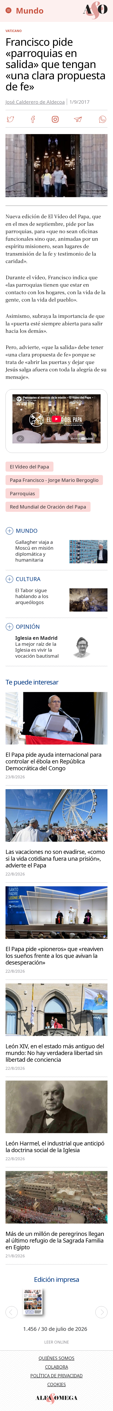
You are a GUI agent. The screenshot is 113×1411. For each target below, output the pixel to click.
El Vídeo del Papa (29, 466)
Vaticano (14, 31)
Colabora (56, 1367)
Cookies (56, 1384)
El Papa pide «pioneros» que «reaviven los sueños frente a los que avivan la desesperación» (54, 955)
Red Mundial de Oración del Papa (48, 506)
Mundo (30, 10)
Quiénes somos (56, 1358)
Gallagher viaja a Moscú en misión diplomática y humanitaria (34, 551)
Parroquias (22, 493)
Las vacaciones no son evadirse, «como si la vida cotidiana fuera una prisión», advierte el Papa (55, 858)
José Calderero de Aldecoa (35, 102)
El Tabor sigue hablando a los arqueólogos (31, 596)
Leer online (56, 1342)
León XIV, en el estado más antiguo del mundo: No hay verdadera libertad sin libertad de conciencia (55, 1052)
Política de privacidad (56, 1376)
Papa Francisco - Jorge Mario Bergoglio (54, 480)
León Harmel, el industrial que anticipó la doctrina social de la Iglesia (55, 1146)
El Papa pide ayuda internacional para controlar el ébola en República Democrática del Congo (53, 761)
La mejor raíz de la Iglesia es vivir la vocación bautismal (37, 650)
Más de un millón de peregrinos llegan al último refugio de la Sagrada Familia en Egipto (55, 1240)
